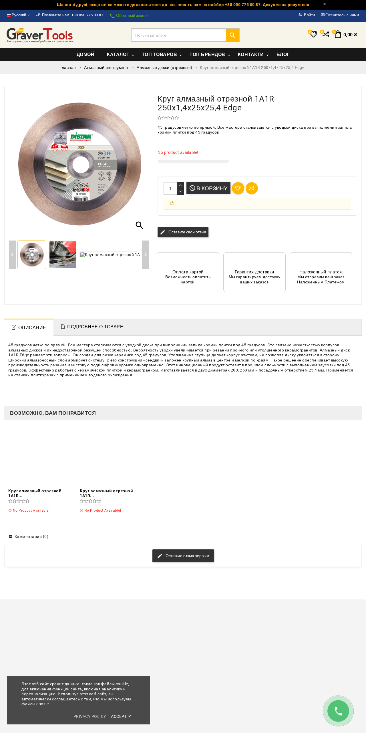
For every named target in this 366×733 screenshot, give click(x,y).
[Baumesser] (29, 623)
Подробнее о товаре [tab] (95, 326)
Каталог (118, 54)
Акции (102, 674)
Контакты (196, 691)
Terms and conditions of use (214, 682)
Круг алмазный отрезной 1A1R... (34, 493)
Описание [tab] (32, 327)
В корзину (211, 188)
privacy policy (89, 716)
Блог (283, 54)
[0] (325, 36)
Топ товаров (159, 54)
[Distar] (275, 623)
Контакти (251, 54)
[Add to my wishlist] (238, 188)
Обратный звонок (128, 16)
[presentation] (6, 624)
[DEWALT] (214, 623)
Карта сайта (199, 699)
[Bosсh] (91, 623)
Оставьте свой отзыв (183, 232)
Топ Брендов (207, 54)
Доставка (196, 674)
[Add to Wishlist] (50, 456)
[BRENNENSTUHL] (152, 623)
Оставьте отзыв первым (187, 555)
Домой (86, 54)
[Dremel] (337, 623)
